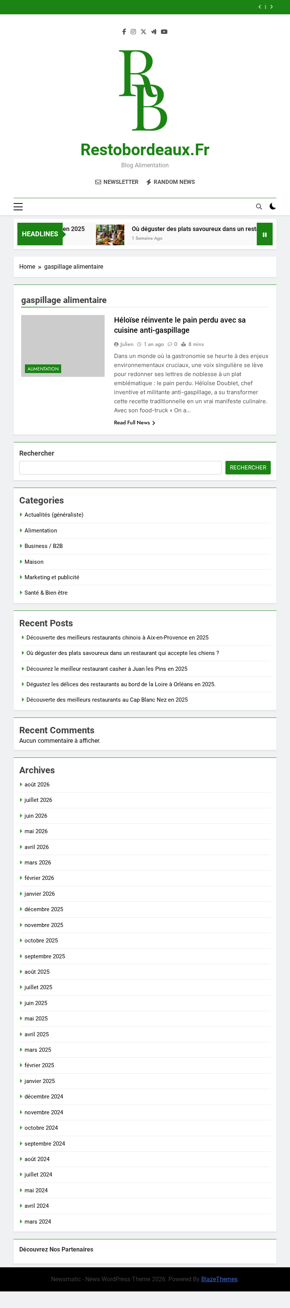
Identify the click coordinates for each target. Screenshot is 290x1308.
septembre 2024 (45, 1143)
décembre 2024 (44, 1096)
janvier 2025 (40, 1081)
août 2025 (37, 971)
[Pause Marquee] (265, 234)
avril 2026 (37, 847)
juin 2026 (36, 815)
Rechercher (36, 453)
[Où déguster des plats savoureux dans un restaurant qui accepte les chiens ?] (101, 239)
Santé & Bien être (46, 592)
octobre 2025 (41, 940)
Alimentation (43, 369)
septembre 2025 (45, 956)
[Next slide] (271, 7)
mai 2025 (36, 1018)
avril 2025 (37, 1034)
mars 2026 (38, 862)
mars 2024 (38, 1221)
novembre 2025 (44, 925)
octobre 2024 (41, 1127)
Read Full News (132, 422)
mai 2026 (36, 831)
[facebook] (124, 32)
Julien (127, 344)
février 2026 (39, 878)
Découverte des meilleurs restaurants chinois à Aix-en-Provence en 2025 (117, 637)
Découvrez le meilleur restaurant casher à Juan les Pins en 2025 (106, 668)
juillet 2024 (38, 1174)
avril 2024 (37, 1205)
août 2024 (37, 1159)
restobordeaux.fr (145, 149)
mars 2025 (38, 1049)
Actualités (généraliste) (54, 514)
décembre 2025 (44, 909)
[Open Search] (259, 206)
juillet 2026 (38, 800)
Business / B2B (44, 546)
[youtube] (164, 32)
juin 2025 (36, 1003)
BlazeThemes (219, 1279)
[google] (154, 32)
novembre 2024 (44, 1112)
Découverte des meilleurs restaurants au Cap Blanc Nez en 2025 (107, 699)
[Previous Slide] (260, 7)
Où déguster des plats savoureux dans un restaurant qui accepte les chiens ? (122, 653)
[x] (143, 32)
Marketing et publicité (52, 577)
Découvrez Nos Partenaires (56, 1249)
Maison (34, 561)
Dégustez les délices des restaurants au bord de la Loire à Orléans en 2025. (121, 684)
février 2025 (39, 1065)
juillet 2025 (38, 987)
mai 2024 (36, 1190)
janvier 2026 (40, 893)
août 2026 (37, 784)
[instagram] (133, 32)
